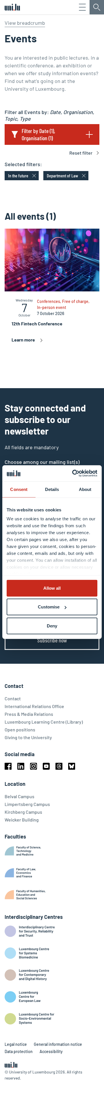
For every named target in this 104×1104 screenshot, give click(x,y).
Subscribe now (52, 640)
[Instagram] (33, 766)
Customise (49, 606)
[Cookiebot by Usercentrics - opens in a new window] (73, 473)
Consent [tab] (18, 489)
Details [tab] (52, 489)
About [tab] (85, 489)
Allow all (52, 587)
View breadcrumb (25, 23)
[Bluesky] (71, 766)
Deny (52, 625)
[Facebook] (8, 766)
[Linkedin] (20, 766)
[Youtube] (46, 766)
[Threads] (58, 766)
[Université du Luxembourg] (12, 7)
